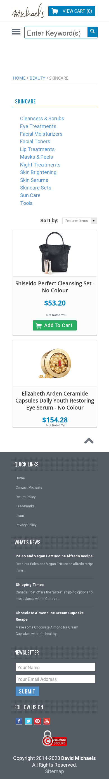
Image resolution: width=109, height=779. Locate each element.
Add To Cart (58, 325)
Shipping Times (30, 584)
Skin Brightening (38, 172)
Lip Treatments (37, 149)
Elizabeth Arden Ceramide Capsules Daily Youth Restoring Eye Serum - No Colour (54, 400)
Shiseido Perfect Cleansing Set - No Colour (54, 287)
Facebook (19, 721)
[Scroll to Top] (90, 442)
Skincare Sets (35, 188)
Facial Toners (35, 141)
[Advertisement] (56, 58)
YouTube (46, 721)
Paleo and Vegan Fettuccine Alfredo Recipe (54, 556)
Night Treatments (40, 165)
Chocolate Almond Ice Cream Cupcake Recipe (50, 616)
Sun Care (30, 195)
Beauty (37, 78)
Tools (26, 203)
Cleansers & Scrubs (42, 118)
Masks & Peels (36, 157)
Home (19, 78)
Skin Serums (34, 180)
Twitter (28, 721)
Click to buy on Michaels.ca (16, 31)
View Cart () (77, 11)
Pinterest (37, 721)
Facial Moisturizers (41, 134)
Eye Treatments (38, 126)
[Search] (92, 32)
